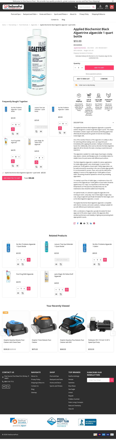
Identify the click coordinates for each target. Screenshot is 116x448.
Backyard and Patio (29, 14)
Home (4, 25)
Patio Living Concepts (75, 402)
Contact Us (55, 20)
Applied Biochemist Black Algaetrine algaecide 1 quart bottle (22, 173)
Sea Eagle (71, 389)
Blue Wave (72, 386)
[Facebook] (78, 223)
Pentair (70, 379)
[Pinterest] (94, 223)
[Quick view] (17, 134)
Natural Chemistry (74, 406)
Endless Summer (74, 399)
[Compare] (13, 134)
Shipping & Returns (98, 14)
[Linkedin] (91, 223)
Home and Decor (45, 14)
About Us (73, 14)
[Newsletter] (111, 380)
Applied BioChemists (80, 48)
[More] (20, 14)
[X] (87, 223)
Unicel (70, 392)
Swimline (71, 383)
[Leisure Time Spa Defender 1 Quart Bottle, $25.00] (46, 247)
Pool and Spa (15, 14)
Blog (63, 20)
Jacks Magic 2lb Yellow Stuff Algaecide (39, 142)
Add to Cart (99, 68)
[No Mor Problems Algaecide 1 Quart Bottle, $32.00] (8, 247)
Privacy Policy (84, 14)
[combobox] (87, 7)
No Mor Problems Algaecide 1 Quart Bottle (16, 109)
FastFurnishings (73, 376)
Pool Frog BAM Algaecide (24, 274)
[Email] (81, 223)
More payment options (94, 74)
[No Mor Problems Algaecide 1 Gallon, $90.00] (84, 247)
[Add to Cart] (13, 129)
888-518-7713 (9, 382)
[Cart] (112, 7)
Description (78, 123)
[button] (78, 102)
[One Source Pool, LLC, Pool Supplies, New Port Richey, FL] (87, 422)
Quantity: (77, 63)
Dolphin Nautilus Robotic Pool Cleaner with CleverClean (14, 341)
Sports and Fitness (60, 14)
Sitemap (34, 392)
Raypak (70, 396)
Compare (104, 79)
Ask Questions (78, 44)
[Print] (84, 223)
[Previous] (3, 333)
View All (71, 409)
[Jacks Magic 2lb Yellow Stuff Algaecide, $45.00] (46, 276)
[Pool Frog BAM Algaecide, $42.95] (8, 276)
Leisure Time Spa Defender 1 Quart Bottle (40, 109)
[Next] (112, 333)
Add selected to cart (12, 178)
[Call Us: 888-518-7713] (75, 7)
